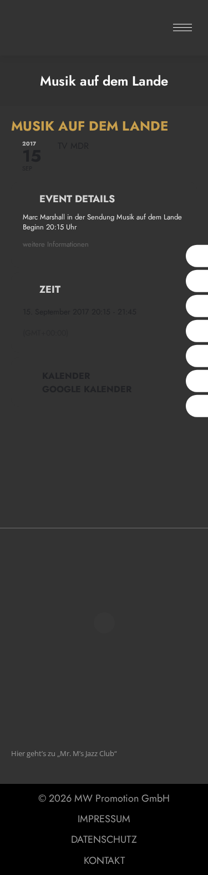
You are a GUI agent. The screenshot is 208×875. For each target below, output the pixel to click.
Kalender (66, 376)
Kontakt (104, 860)
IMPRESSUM (104, 819)
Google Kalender (86, 389)
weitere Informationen (56, 244)
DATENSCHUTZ (104, 839)
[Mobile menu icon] (182, 27)
